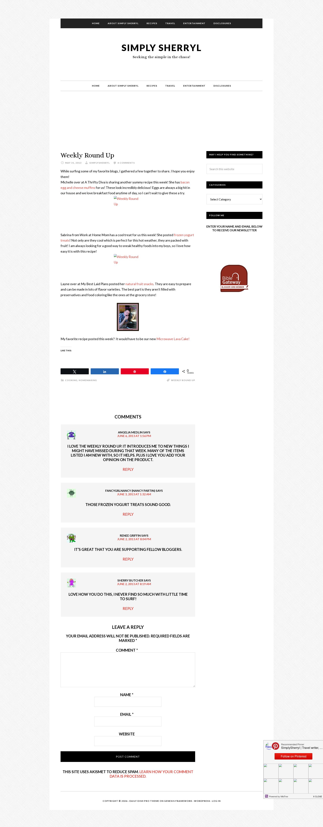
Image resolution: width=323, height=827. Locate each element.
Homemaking (88, 380)
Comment (127, 650)
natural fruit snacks (139, 284)
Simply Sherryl (161, 47)
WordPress (202, 801)
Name (126, 694)
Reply (128, 469)
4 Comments (126, 162)
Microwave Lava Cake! (173, 339)
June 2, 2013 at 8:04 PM (134, 539)
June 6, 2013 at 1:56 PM (134, 436)
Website (127, 734)
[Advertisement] (161, 125)
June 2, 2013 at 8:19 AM (134, 584)
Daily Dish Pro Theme (144, 801)
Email (126, 714)
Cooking (71, 380)
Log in (216, 801)
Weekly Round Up (183, 380)
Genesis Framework (178, 801)
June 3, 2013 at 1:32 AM (134, 494)
